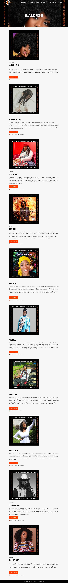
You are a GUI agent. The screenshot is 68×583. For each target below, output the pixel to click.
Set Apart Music (21, 79)
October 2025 (14, 65)
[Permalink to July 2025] (24, 209)
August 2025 (13, 174)
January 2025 (14, 560)
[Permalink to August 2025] (24, 154)
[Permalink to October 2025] (24, 45)
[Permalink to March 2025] (24, 431)
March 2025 (13, 450)
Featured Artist (17, 79)
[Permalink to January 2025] (24, 540)
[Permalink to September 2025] (24, 99)
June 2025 (12, 283)
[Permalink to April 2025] (24, 374)
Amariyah (12, 79)
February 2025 (14, 505)
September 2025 (15, 119)
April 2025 (13, 394)
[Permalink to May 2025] (24, 320)
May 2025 (12, 339)
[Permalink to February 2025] (24, 485)
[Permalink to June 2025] (24, 263)
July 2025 (12, 229)
